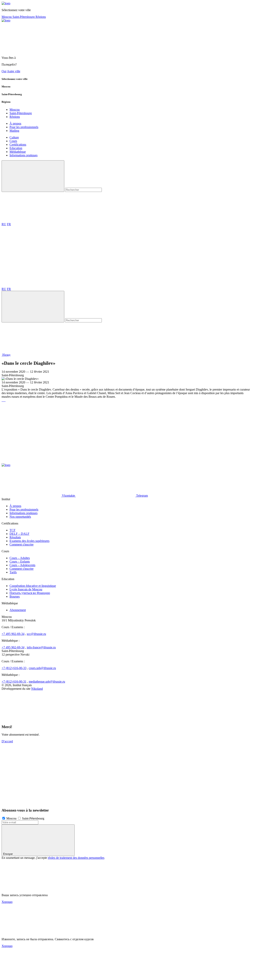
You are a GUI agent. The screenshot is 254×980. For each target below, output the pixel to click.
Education (16, 148)
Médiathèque (18, 151)
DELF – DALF (19, 533)
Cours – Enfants (20, 561)
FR (9, 224)
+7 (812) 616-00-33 (14, 668)
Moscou (7, 16)
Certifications (18, 144)
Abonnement (18, 610)
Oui (4, 71)
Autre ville (13, 71)
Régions (41, 16)
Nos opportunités (20, 516)
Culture (14, 137)
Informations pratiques (24, 155)
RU (4, 224)
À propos (15, 123)
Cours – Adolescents (22, 565)
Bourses (15, 596)
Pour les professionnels (24, 127)
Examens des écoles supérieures (29, 541)
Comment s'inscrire (22, 544)
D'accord (7, 741)
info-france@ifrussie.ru (41, 647)
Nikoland (37, 688)
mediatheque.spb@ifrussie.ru (47, 681)
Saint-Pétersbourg (24, 16)
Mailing (14, 130)
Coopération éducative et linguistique (33, 585)
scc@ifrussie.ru (36, 634)
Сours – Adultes (20, 558)
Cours (13, 141)
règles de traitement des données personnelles (76, 857)
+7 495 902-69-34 (13, 634)
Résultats (15, 537)
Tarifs (13, 572)
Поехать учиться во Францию (30, 593)
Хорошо (7, 902)
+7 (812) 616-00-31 (14, 681)
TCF (12, 530)
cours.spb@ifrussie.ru (42, 668)
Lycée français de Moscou (26, 589)
